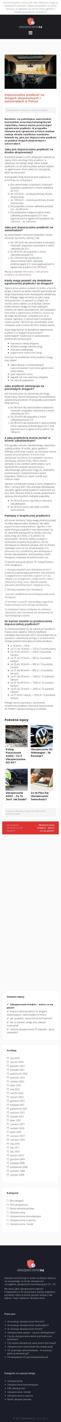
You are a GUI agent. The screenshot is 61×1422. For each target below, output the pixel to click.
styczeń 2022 (17, 1097)
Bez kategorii (17, 1200)
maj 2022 (15, 1089)
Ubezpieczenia (23, 811)
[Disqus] (30, 877)
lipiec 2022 (15, 1085)
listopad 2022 (17, 1069)
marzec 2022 (17, 1093)
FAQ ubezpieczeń (19, 1204)
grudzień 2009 (17, 1159)
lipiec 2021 (15, 1120)
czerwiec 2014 (17, 1139)
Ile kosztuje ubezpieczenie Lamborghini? (28, 1325)
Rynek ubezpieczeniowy (22, 1208)
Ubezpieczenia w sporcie (23, 1220)
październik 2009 (19, 1167)
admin (45, 110)
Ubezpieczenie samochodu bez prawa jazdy (30, 1346)
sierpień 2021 (17, 1116)
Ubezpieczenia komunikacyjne (25, 1216)
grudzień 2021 (17, 1100)
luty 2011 (15, 1147)
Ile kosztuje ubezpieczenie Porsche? (25, 1321)
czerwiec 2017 (17, 1136)
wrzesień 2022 (17, 1077)
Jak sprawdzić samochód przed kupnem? (15, 828)
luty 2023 (15, 1058)
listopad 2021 (17, 1104)
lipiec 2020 (15, 1132)
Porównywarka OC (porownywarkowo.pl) (27, 1357)
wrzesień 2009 (17, 1171)
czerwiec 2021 (17, 1124)
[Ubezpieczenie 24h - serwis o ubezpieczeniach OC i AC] (30, 22)
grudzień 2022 (17, 1066)
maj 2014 (15, 1143)
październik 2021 (19, 1108)
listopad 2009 (17, 1163)
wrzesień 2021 (17, 1112)
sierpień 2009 (17, 1174)
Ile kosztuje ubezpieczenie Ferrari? (25, 1328)
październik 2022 (19, 1073)
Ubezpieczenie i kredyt (21, 1224)
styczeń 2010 (17, 1155)
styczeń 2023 (17, 1062)
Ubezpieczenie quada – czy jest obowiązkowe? (31, 1332)
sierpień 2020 (17, 1128)
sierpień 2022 (17, 1081)
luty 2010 (15, 1151)
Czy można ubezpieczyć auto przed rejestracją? (31, 1343)
